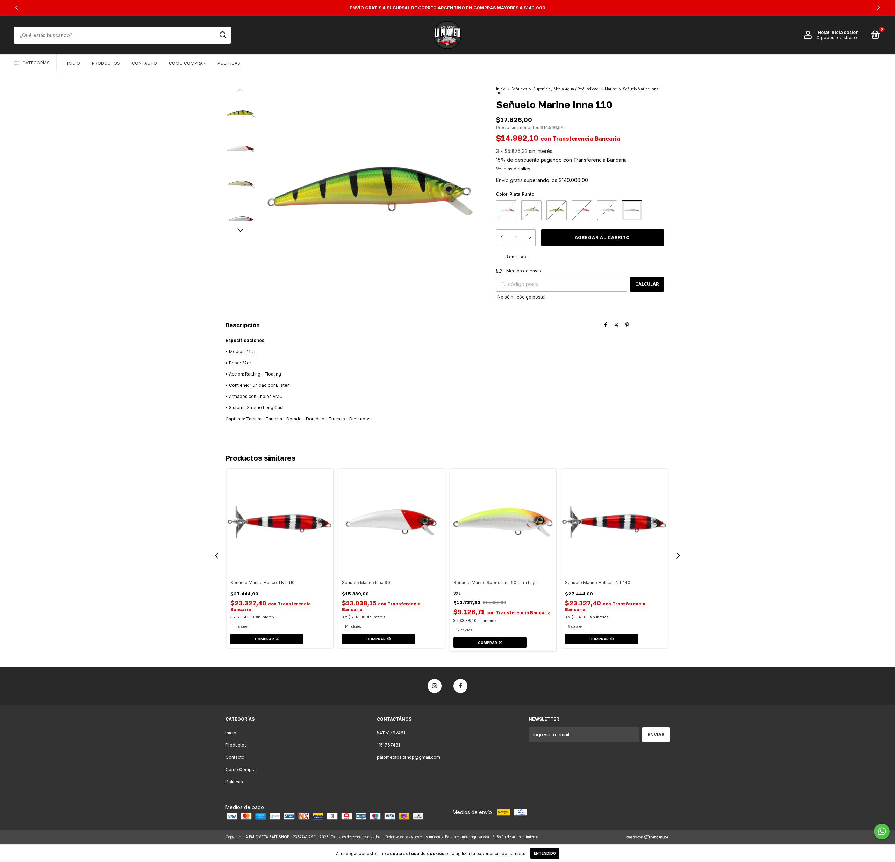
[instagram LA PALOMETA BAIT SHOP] (435, 686)
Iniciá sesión (844, 32)
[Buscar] (222, 35)
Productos (106, 63)
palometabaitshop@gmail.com (408, 757)
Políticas (228, 63)
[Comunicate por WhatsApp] (882, 831)
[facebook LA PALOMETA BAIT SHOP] (460, 686)
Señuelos (519, 89)
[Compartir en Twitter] (616, 325)
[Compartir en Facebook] (605, 325)
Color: (515, 194)
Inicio (73, 63)
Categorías (36, 62)
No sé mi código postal (521, 297)
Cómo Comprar (187, 63)
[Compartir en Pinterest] (627, 325)
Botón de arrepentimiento (517, 837)
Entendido (545, 853)
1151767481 (388, 745)
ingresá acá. (480, 837)
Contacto (144, 63)
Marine (611, 89)
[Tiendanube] (648, 838)
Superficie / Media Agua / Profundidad (566, 89)
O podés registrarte (836, 37)
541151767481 (391, 732)
